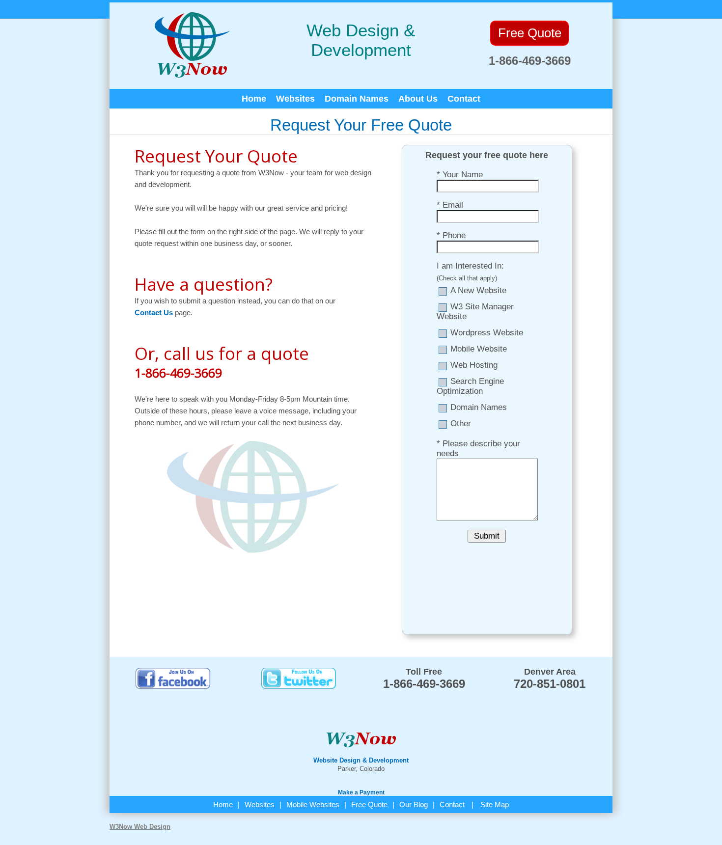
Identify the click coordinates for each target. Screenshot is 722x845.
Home (254, 99)
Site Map (494, 804)
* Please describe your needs (478, 448)
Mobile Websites (312, 804)
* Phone (451, 235)
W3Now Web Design (140, 826)
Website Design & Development (361, 760)
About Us (418, 99)
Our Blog (413, 804)
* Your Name (460, 174)
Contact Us (154, 312)
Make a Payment (361, 792)
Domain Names (357, 99)
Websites (295, 99)
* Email (450, 205)
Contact (463, 99)
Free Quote (369, 804)
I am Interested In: (470, 266)
